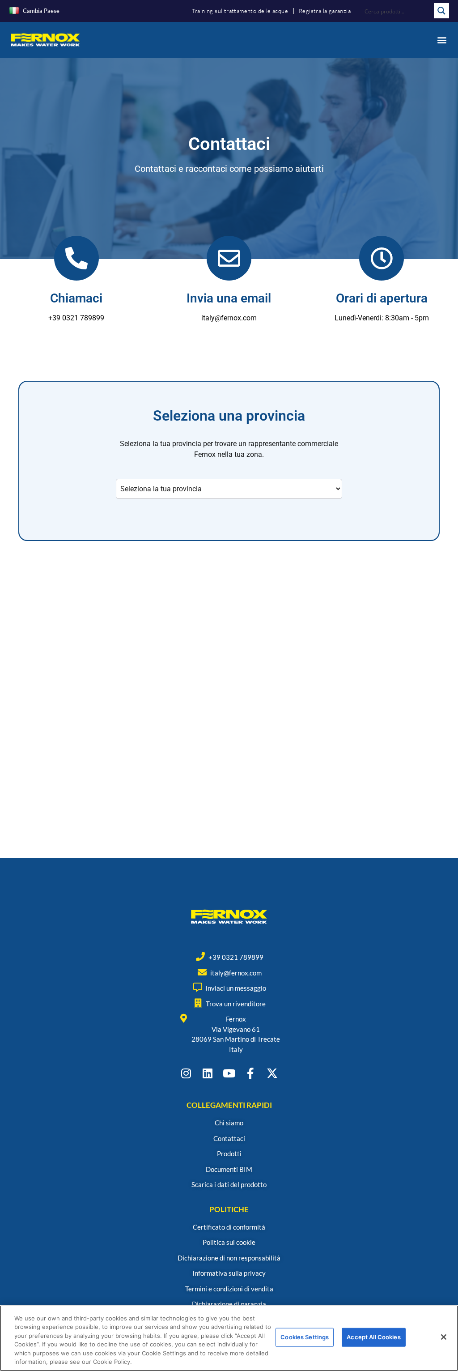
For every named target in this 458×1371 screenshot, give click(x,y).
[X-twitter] (272, 1073)
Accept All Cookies (373, 1337)
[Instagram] (186, 1073)
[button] (441, 39)
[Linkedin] (208, 1073)
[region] (229, 1338)
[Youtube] (229, 1073)
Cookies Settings (304, 1337)
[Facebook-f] (251, 1073)
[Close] (444, 1337)
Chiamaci (76, 298)
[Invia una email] (229, 258)
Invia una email (229, 298)
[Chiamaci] (76, 258)
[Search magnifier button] (441, 10)
